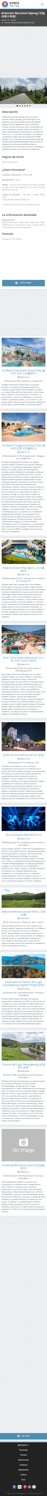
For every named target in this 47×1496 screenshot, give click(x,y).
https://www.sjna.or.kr (10, 162)
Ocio (24, 1480)
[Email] (34, 1487)
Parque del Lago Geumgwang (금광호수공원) (23, 1066)
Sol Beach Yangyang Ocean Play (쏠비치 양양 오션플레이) (23, 447)
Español (24, 1445)
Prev (3, 91)
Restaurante (23, 1460)
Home (4, 20)
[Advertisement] (23, 52)
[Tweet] (19, 1487)
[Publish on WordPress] (29, 1487)
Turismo (13, 20)
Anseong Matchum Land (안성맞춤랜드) (23, 1166)
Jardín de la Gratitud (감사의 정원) (23, 755)
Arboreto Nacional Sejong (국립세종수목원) (19, 23)
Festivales (23, 1450)
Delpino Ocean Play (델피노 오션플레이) (23, 569)
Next (44, 91)
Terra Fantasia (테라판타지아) (23, 835)
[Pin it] (25, 1487)
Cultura (23, 1475)
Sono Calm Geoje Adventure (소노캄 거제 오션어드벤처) (23, 659)
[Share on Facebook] (14, 1487)
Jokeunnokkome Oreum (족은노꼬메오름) (23, 913)
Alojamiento (23, 1470)
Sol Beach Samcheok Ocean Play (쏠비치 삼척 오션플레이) (23, 372)
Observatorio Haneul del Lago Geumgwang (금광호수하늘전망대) (23, 983)
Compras (23, 1465)
